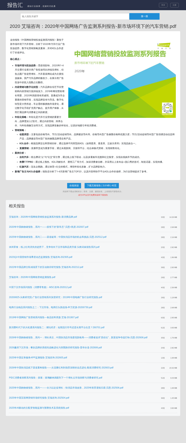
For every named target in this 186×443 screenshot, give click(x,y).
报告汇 (15, 5)
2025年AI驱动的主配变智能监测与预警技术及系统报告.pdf (39, 408)
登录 (163, 5)
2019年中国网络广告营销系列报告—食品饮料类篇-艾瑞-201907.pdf (43, 317)
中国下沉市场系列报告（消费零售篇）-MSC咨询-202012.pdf (40, 287)
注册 (174, 5)
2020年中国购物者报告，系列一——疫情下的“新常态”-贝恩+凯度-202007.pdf (48, 227)
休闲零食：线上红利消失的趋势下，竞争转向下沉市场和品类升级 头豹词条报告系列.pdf (54, 247)
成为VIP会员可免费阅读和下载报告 (93, 195)
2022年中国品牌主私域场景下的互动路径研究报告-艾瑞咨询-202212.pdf (46, 267)
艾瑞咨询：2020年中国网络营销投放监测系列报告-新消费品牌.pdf (43, 217)
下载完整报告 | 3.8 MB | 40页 (102, 185)
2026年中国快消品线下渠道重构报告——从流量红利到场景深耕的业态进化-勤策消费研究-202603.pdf (61, 367)
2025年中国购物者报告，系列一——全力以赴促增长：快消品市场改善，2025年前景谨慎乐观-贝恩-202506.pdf (66, 387)
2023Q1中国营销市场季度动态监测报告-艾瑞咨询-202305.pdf (40, 257)
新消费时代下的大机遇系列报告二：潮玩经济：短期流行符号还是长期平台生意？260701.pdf (56, 327)
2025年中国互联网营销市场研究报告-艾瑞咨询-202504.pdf (39, 398)
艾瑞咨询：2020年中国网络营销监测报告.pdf (32, 277)
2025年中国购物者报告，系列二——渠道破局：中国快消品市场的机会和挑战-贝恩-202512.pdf (57, 237)
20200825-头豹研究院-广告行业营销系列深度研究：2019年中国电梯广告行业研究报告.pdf (55, 297)
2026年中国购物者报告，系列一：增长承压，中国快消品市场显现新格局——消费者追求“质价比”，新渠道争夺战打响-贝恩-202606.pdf (78, 337)
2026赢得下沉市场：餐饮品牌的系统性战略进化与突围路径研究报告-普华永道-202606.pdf (55, 347)
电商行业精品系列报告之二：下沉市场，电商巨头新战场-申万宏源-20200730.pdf (50, 307)
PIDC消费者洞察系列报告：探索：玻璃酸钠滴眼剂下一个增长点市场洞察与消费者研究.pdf (55, 377)
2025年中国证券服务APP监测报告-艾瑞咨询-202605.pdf (38, 357)
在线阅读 (74, 185)
